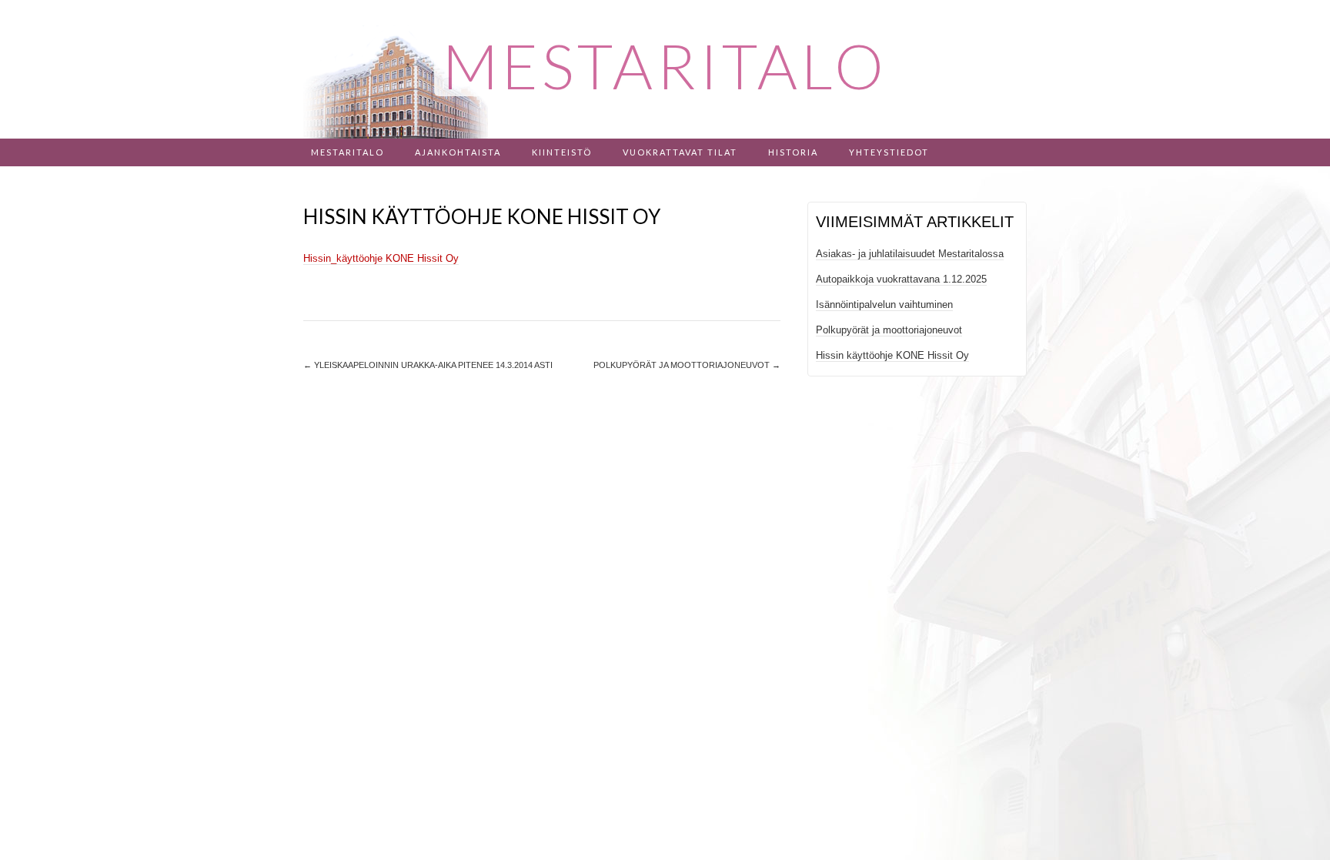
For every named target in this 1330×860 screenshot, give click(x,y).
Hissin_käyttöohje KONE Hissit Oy (381, 258)
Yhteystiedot (889, 152)
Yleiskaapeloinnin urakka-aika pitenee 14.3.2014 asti (428, 365)
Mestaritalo (347, 152)
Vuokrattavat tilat (680, 152)
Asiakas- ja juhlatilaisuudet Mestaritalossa (910, 253)
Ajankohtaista (458, 152)
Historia (793, 152)
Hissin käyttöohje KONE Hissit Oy (892, 355)
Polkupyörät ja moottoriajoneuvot (686, 365)
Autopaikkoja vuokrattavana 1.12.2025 (901, 279)
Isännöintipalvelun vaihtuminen (884, 304)
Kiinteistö (562, 152)
